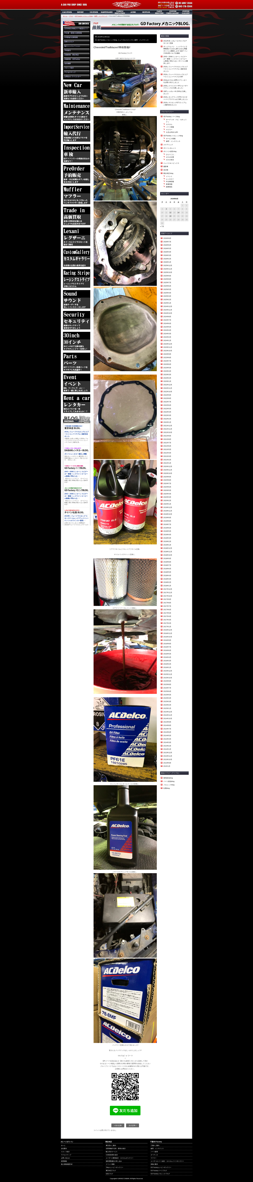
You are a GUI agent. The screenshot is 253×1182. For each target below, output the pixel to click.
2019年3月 (167, 538)
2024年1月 (167, 340)
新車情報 (169, 184)
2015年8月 (167, 684)
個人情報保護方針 (67, 1164)
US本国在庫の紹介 (112, 1155)
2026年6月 (167, 245)
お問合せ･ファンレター (72, 77)
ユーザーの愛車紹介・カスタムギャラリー (119, 1158)
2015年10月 (167, 678)
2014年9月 (167, 722)
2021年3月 (167, 456)
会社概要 (67, 63)
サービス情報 (171, 139)
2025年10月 (167, 272)
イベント (169, 176)
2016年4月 (167, 657)
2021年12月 (167, 426)
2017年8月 (167, 603)
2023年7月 (167, 361)
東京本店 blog (168, 173)
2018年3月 (167, 579)
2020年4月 (167, 494)
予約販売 (67, 50)
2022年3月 (167, 415)
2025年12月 (167, 265)
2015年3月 (167, 701)
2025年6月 (167, 286)
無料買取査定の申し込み (114, 1161)
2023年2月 (167, 378)
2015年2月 (167, 705)
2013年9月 (167, 763)
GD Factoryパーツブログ (159, 1170)
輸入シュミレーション (72, 46)
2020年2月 (167, 500)
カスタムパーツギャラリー (172, 12)
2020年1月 (167, 504)
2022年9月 (167, 395)
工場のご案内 (155, 1145)
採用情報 (64, 1161)
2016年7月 (167, 647)
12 (170, 213)
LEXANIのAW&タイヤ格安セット (76, 29)
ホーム (65, 16)
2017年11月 (167, 593)
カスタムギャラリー (185, 12)
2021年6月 (167, 446)
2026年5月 (167, 248)
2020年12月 (167, 466)
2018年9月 (167, 558)
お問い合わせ (65, 1158)
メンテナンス (106, 12)
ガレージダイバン (126, 5)
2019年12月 (167, 507)
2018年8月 (167, 562)
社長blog (166, 788)
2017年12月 (167, 589)
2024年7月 (167, 320)
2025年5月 (167, 289)
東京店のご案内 (111, 1145)
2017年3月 (167, 620)
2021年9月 (167, 436)
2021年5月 (167, 449)
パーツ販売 (159, 12)
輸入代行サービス (111, 1151)
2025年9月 (167, 276)
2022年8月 (167, 398)
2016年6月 (167, 650)
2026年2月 (167, 259)
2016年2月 (167, 664)
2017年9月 (167, 599)
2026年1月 (167, 262)
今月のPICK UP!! (172, 132)
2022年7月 (167, 402)
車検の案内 (154, 1164)
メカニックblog (168, 785)
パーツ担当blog (168, 781)
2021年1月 (167, 463)
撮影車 (165, 166)
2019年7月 (167, 524)
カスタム (169, 124)
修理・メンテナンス (100, 16)
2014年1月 (167, 749)
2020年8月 (167, 480)
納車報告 (169, 187)
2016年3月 (167, 661)
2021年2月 (167, 460)
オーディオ (133, 12)
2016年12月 (167, 630)
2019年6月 (167, 528)
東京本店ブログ (111, 1170)
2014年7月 (167, 729)
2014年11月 (167, 715)
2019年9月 (167, 518)
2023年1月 (167, 381)
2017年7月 (167, 606)
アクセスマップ (70, 72)
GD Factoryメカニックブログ (160, 1173)
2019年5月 (167, 531)
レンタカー (170, 179)
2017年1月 (167, 627)
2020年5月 (167, 490)
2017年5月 (167, 613)
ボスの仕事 (170, 157)
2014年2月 (167, 746)
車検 (119, 12)
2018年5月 (167, 572)
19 (170, 216)
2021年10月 (167, 432)
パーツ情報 (170, 127)
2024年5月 (167, 327)
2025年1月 (167, 303)
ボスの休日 (170, 160)
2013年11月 (167, 756)
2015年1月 (167, 708)
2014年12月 (167, 712)
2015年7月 (167, 688)
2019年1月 (167, 545)
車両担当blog (168, 778)
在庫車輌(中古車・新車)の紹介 (116, 1148)
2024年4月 (167, 330)
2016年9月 (167, 640)
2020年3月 (167, 497)
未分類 (165, 170)
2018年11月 (167, 552)
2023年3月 (167, 375)
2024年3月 (167, 334)
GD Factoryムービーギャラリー (161, 1167)
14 (178, 213)
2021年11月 (167, 429)
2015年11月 (167, 674)
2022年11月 (167, 388)
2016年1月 (167, 667)
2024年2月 (167, 337)
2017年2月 (167, 623)
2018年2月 (167, 582)
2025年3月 (167, 296)
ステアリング (168, 145)
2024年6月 (167, 323)
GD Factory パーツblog (171, 117)
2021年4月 (167, 453)
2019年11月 (167, 511)
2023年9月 (167, 354)
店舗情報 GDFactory (72, 59)
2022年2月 (167, 419)
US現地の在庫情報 (71, 37)
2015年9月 (167, 681)
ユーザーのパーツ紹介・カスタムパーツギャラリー (167, 1161)
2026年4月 (167, 252)
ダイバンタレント (169, 148)
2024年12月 (167, 306)
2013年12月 (167, 753)
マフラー (146, 12)
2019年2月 (167, 541)
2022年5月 (167, 409)
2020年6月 (167, 487)
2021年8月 (167, 439)
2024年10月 (167, 313)
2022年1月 (167, 422)
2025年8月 (167, 279)
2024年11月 (167, 310)
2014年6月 (167, 732)
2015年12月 (167, 671)
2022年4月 (167, 412)
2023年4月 (167, 371)
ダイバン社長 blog (169, 151)
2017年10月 (167, 596)
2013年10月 (167, 759)
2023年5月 (167, 368)
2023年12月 (167, 344)
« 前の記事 (118, 1125)
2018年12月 (167, 548)
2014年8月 (167, 725)
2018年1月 (167, 586)
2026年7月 (167, 242)
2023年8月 (167, 357)
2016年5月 (167, 654)
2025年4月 (167, 293)
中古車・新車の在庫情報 (73, 33)
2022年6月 (167, 405)
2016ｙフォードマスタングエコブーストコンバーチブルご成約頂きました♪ (175, 69)
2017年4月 (167, 616)
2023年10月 (167, 351)
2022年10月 (167, 392)
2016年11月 (167, 633)
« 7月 (162, 226)
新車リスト (80, 12)
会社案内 (64, 1148)
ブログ (71, 16)
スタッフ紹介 (69, 68)
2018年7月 (167, 565)
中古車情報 (170, 181)
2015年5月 (167, 695)
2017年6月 (167, 610)
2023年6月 (167, 364)
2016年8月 (167, 644)
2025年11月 (167, 269)
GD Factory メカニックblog (84, 16)
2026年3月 (167, 255)
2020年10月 (167, 473)
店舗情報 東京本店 (71, 55)
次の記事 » (132, 1125)
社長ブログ (109, 1173)
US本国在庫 (93, 12)
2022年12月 (167, 385)
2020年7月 (167, 483)
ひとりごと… (171, 154)
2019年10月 (167, 514)
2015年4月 (167, 698)
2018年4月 (167, 575)
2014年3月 (167, 742)
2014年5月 (167, 736)
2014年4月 (167, 739)
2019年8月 (167, 521)
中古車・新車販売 (67, 12)
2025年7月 (167, 282)
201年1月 (166, 766)
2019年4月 (167, 535)
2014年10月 (167, 718)
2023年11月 (167, 347)
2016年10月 (167, 637)
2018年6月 (167, 569)
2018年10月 (167, 555)
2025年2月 (167, 300)
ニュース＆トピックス (126, 40)
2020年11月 (167, 470)
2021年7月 (167, 443)
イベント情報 (110, 1164)
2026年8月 (167, 238)
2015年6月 (167, 691)
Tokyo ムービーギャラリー (114, 1167)
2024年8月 (167, 317)
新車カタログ (69, 42)
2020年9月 (167, 477)
